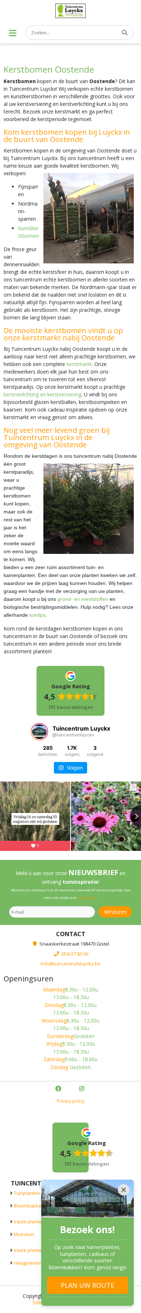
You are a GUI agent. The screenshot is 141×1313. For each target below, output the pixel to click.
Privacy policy (71, 1101)
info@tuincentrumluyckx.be (70, 963)
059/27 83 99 (74, 953)
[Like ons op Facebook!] (59, 1089)
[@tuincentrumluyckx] (39, 731)
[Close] (123, 1190)
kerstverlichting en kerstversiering (42, 394)
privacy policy (87, 897)
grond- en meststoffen (82, 599)
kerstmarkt (79, 364)
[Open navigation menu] (13, 33)
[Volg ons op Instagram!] (82, 1089)
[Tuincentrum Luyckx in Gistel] (71, 11)
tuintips (37, 615)
